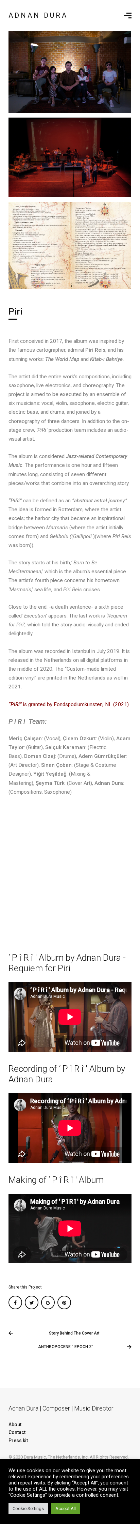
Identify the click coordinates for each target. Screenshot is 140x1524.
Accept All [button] (65, 1508)
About (14, 1424)
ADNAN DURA (38, 15)
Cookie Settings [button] (28, 1508)
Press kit (18, 1440)
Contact (16, 1432)
